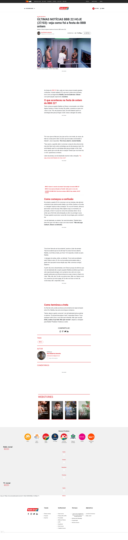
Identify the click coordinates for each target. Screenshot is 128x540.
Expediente (60, 524)
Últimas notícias (47, 513)
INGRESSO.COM (37, 1)
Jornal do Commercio (90, 513)
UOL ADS (64, 1)
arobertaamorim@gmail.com (53, 355)
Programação (75, 520)
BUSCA (87, 1)
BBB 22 (54, 90)
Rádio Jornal (88, 515)
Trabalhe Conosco (62, 528)
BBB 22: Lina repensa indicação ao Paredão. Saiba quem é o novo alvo (61, 189)
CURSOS (54, 1)
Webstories (45, 396)
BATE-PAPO (94, 1)
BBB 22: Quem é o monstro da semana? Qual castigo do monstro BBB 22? (62, 186)
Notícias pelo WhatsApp (77, 518)
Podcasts (46, 515)
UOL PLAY (59, 1)
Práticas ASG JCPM (62, 515)
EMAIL (101, 1)
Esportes (46, 517)
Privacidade (60, 517)
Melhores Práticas (62, 520)
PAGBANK (49, 1)
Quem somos (61, 513)
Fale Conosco (61, 526)
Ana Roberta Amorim (46, 32)
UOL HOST (44, 1)
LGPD (59, 522)
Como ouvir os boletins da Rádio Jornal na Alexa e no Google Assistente (78, 515)
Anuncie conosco (75, 522)
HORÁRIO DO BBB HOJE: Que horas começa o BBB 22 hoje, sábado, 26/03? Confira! (62, 192)
